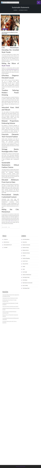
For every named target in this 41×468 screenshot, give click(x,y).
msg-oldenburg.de (24, 411)
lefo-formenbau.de (6, 350)
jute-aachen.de (24, 369)
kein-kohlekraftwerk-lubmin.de (27, 361)
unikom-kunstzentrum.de (7, 364)
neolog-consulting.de (6, 410)
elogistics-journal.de (6, 425)
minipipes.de (5, 394)
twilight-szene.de (6, 418)
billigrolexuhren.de (6, 420)
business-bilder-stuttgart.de (26, 433)
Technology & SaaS (26, 288)
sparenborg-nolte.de (6, 365)
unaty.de (4, 340)
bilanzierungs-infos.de (7, 372)
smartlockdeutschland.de (7, 406)
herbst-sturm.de (24, 448)
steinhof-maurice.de (6, 375)
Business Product (26, 247)
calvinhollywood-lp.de (25, 373)
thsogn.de (23, 428)
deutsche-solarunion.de (7, 342)
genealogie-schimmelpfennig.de (27, 391)
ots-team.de (5, 376)
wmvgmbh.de (23, 422)
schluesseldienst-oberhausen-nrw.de (9, 428)
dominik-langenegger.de (7, 395)
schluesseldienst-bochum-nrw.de (9, 391)
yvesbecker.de (5, 436)
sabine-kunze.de (24, 410)
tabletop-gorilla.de (6, 411)
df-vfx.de (23, 388)
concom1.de (23, 424)
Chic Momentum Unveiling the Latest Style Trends (10, 33)
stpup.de (22, 399)
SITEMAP (5, 247)
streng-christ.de (5, 400)
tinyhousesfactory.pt (6, 330)
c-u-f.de (22, 444)
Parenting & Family (26, 277)
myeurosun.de (5, 349)
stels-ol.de (23, 380)
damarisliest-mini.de (6, 388)
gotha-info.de (23, 440)
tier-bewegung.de (6, 368)
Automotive (25, 242)
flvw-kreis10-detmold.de (7, 429)
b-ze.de (22, 455)
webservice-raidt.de (25, 400)
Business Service (26, 250)
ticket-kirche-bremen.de (7, 437)
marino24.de (5, 398)
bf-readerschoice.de (25, 384)
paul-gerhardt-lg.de (24, 426)
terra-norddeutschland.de (26, 390)
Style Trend (6, 66)
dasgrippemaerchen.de (25, 420)
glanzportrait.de (5, 439)
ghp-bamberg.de (6, 387)
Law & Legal (25, 271)
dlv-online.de (5, 396)
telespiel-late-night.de (25, 403)
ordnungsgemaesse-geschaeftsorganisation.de (11, 381)
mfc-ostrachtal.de (24, 407)
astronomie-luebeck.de (25, 456)
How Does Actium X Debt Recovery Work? (10, 306)
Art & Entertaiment (26, 239)
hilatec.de (23, 327)
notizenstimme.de (6, 335)
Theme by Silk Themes (20, 466)
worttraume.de (5, 334)
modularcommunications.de (8, 380)
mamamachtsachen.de (7, 415)
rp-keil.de (23, 325)
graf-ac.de (4, 341)
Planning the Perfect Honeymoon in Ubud (10, 297)
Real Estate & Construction (27, 282)
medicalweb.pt (5, 326)
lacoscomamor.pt (6, 329)
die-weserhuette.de (24, 377)
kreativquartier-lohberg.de (26, 415)
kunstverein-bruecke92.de (7, 433)
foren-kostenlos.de (24, 386)
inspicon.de (23, 451)
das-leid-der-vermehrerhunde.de (8, 432)
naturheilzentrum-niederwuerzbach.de (28, 371)
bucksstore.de (5, 373)
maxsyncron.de (24, 365)
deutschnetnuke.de (24, 366)
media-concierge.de (25, 445)
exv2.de (4, 424)
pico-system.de (5, 434)
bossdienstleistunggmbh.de (8, 348)
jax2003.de (5, 377)
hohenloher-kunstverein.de (26, 383)
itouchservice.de (24, 430)
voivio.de (23, 459)
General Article (25, 263)
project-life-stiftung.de (25, 449)
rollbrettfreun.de (24, 360)
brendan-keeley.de (6, 352)
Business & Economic (26, 244)
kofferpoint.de (24, 379)
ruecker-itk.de (5, 417)
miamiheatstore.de (6, 403)
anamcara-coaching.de (7, 413)
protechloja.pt (5, 325)
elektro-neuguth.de (24, 421)
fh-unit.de (4, 355)
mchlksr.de (4, 362)
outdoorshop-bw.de (6, 383)
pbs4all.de (4, 392)
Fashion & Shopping (26, 258)
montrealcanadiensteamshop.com (12, 69)
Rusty (9, 227)
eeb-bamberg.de (24, 395)
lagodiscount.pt (5, 327)
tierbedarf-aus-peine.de (25, 368)
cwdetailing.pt (5, 331)
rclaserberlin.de (5, 356)
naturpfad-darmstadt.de (7, 353)
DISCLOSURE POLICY (8, 244)
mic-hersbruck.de (6, 402)
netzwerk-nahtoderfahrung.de (8, 426)
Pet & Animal (25, 280)
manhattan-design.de (25, 418)
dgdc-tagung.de (5, 409)
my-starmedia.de (6, 421)
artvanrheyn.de (5, 369)
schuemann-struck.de (25, 392)
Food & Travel (25, 261)
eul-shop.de (23, 414)
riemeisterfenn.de (6, 430)
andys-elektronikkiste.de (7, 345)
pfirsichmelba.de (24, 417)
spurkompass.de (5, 337)
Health (24, 266)
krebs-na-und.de (24, 387)
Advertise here (6, 242)
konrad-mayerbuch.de (7, 390)
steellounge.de (5, 333)
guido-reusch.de (24, 372)
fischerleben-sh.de (6, 384)
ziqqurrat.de (5, 346)
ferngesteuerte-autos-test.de (8, 407)
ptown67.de (23, 364)
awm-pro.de (5, 357)
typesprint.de (23, 454)
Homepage (15, 10)
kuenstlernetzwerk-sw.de (7, 386)
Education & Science (26, 252)
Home (24, 269)
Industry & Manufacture (27, 274)
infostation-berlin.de (6, 360)
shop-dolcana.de (24, 425)
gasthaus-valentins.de (6, 399)
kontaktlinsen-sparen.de (25, 376)
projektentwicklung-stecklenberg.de (9, 379)
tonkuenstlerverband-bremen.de (27, 447)
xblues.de (23, 434)
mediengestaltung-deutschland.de (9, 344)
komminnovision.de (6, 361)
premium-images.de (6, 371)
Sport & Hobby (25, 285)
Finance (24, 255)
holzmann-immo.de (24, 452)
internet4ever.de (24, 394)
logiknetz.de (5, 338)
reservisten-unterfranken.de (26, 326)
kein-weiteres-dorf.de (25, 362)
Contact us (6, 239)
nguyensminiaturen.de (25, 409)
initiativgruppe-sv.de (6, 366)
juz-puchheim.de (5, 422)
